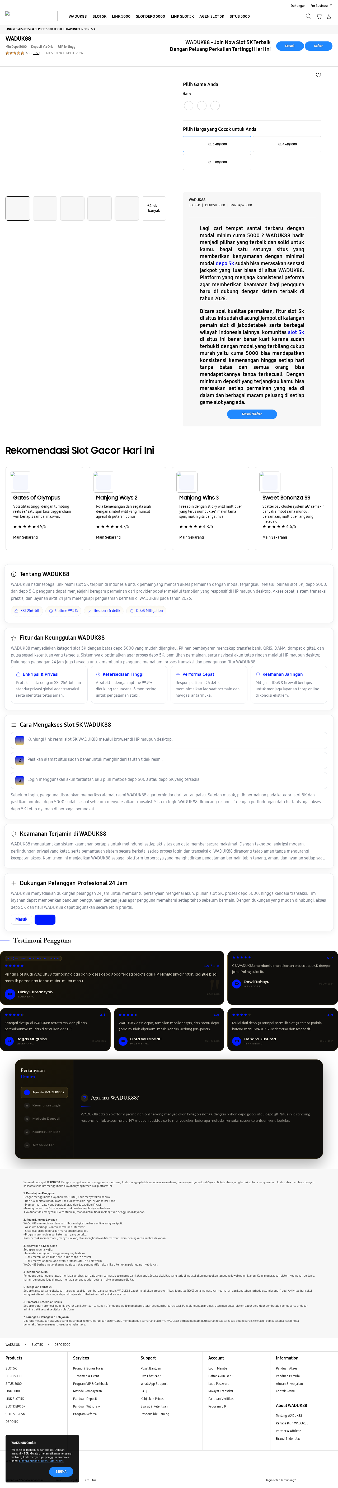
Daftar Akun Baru (220, 1376)
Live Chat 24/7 (151, 1376)
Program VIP (217, 1406)
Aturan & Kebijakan (289, 1384)
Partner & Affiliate (288, 1431)
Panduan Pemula (288, 1376)
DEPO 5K (12, 1422)
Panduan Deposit (85, 1399)
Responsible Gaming (155, 1414)
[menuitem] (78, 16)
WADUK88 (18, 38)
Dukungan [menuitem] (298, 6)
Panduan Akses (286, 1368)
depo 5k (225, 263)
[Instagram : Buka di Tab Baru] (320, 1480)
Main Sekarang (25, 537)
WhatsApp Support (154, 1384)
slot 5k (296, 332)
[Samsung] (31, 16)
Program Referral (85, 1414)
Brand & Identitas (288, 1439)
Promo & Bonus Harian (89, 1368)
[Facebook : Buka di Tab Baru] (302, 1480)
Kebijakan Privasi (152, 1399)
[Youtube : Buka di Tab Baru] (329, 1480)
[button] (319, 16)
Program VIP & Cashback (90, 1384)
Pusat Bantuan (151, 1368)
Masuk (290, 46)
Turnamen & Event (86, 1376)
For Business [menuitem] (319, 6)
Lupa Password (218, 1384)
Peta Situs (89, 1480)
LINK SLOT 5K (15, 1399)
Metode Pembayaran (87, 1391)
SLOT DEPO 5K (15, 1406)
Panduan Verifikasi (221, 1399)
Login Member (218, 1368)
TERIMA (61, 1471)
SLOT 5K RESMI (16, 1414)
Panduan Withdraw (86, 1406)
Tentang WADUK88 (289, 1416)
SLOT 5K (11, 1368)
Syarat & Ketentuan (154, 1406)
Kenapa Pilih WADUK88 (292, 1423)
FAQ (144, 1391)
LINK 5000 (13, 1391)
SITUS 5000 (14, 1384)
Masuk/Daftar (252, 414)
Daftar (318, 46)
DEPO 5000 (13, 1376)
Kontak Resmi (285, 1391)
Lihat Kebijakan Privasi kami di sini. (41, 1461)
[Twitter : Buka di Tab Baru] (311, 1480)
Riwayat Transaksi (220, 1391)
